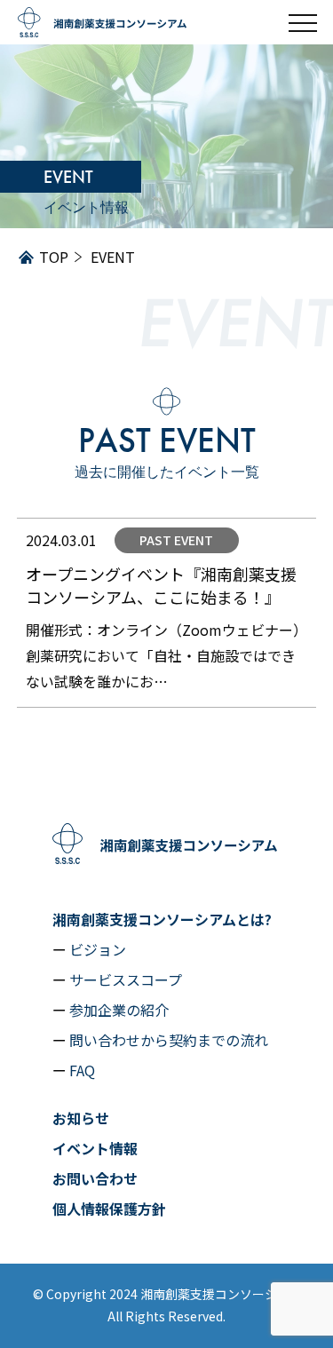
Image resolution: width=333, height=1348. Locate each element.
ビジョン (97, 949)
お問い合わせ (95, 1178)
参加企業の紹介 (119, 1009)
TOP (53, 256)
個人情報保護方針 (109, 1208)
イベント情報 (95, 1148)
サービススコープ (125, 979)
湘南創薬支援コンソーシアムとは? (162, 919)
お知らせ (80, 1118)
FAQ (82, 1070)
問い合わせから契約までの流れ (168, 1040)
